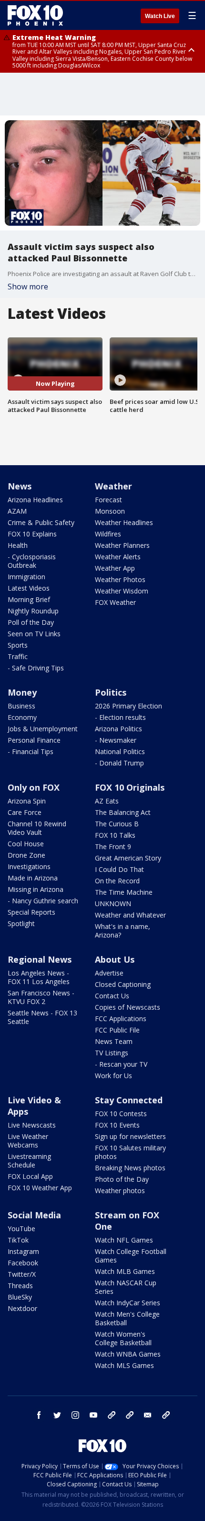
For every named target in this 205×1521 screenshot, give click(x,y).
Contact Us (112, 995)
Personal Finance (34, 740)
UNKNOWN (113, 903)
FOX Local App (30, 1176)
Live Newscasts (32, 1124)
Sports (18, 645)
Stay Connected (129, 1100)
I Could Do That (119, 869)
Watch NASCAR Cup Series (125, 1287)
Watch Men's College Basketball (127, 1318)
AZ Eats (107, 800)
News (19, 486)
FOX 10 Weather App (40, 1187)
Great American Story (128, 857)
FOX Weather (115, 602)
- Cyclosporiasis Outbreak (32, 561)
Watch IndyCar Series (127, 1302)
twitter (57, 1415)
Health (18, 545)
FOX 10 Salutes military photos (130, 1152)
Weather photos (120, 1190)
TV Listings (111, 1052)
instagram (75, 1415)
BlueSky (20, 1296)
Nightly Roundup (33, 610)
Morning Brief (29, 599)
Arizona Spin (27, 800)
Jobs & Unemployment (43, 728)
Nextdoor (22, 1308)
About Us (114, 959)
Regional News (40, 959)
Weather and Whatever (130, 914)
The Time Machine (124, 892)
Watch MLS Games (124, 1365)
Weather (113, 486)
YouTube (21, 1228)
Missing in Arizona (35, 889)
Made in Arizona (33, 877)
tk (111, 1415)
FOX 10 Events (117, 1124)
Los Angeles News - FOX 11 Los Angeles (39, 977)
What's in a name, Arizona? (122, 930)
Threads (20, 1285)
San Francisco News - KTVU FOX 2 (41, 997)
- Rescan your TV (121, 1064)
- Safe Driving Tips (36, 667)
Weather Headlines (124, 522)
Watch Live (160, 16)
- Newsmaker (115, 740)
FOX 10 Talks (115, 835)
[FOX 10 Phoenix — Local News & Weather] (35, 15)
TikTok (18, 1239)
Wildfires (108, 533)
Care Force (24, 812)
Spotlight (21, 923)
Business (21, 705)
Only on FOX (34, 787)
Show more (28, 286)
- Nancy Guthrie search (43, 900)
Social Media (34, 1215)
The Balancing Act (123, 812)
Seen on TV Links (34, 633)
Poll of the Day (31, 622)
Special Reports (31, 912)
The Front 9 (113, 846)
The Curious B (117, 823)
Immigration (26, 576)
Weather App (115, 568)
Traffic (18, 656)
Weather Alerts (118, 556)
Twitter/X (22, 1274)
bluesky (129, 1415)
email (147, 1415)
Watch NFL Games (124, 1239)
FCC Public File (117, 1029)
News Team (114, 1041)
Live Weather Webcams (28, 1140)
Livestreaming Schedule (29, 1160)
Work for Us (113, 1075)
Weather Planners (122, 545)
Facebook (23, 1262)
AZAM (17, 511)
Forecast (108, 499)
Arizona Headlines (35, 499)
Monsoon (110, 511)
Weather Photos (120, 579)
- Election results (120, 717)
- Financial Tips (30, 751)
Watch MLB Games (125, 1271)
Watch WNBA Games (128, 1353)
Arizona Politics (118, 728)
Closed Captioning (123, 984)
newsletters (166, 1415)
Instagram (23, 1251)
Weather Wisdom (121, 590)
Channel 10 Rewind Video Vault (37, 828)
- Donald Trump (119, 762)
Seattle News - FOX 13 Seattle (42, 1017)
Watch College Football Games (130, 1255)
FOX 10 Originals (129, 787)
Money (22, 692)
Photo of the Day (122, 1179)
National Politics (120, 751)
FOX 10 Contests (121, 1113)
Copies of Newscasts (127, 1007)
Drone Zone (26, 855)
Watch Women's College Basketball (123, 1338)
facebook (39, 1415)
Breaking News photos (130, 1167)
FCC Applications (120, 1018)
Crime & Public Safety (41, 522)
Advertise (109, 972)
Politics (110, 692)
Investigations (29, 866)
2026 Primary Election (128, 705)
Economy (22, 717)
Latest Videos (29, 588)
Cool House (26, 843)
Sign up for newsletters (130, 1136)
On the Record (117, 880)
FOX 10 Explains (32, 533)
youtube (93, 1415)
